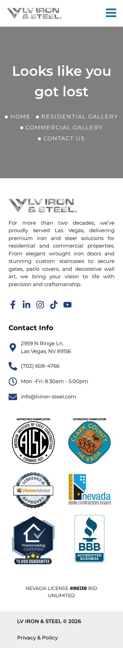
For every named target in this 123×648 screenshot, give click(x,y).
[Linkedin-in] (26, 304)
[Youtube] (67, 304)
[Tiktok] (54, 304)
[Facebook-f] (13, 304)
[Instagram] (40, 304)
